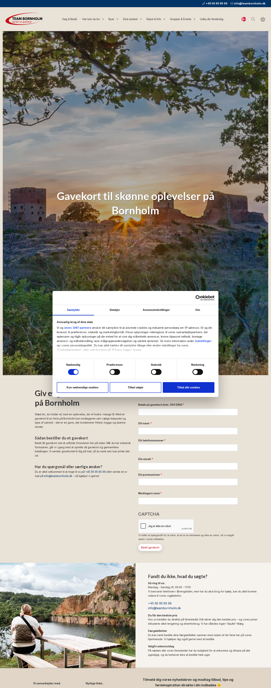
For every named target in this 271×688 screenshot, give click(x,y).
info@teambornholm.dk (249, 3)
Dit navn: (144, 423)
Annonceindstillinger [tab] (156, 309)
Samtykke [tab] (73, 309)
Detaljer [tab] (115, 309)
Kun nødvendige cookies (82, 387)
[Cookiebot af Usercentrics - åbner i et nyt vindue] (198, 298)
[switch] (115, 372)
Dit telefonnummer (151, 440)
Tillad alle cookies (188, 387)
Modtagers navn (149, 493)
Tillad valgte (135, 387)
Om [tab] (197, 309)
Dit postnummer (149, 474)
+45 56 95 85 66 (216, 3)
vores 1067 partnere (77, 327)
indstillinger (203, 341)
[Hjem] (25, 19)
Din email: (144, 459)
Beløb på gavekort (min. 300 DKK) (160, 404)
